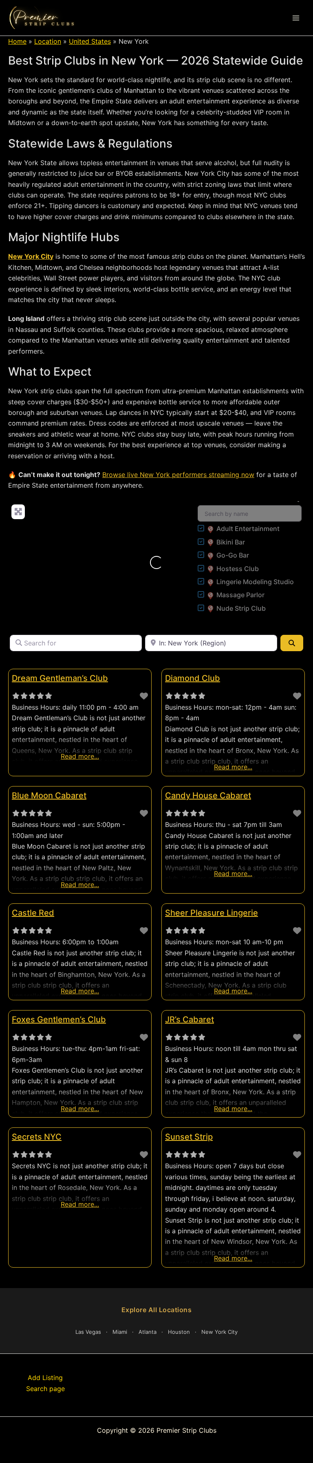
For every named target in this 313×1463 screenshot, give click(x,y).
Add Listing (45, 1377)
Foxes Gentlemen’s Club (59, 1019)
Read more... (80, 756)
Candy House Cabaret (208, 795)
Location (47, 41)
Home (17, 41)
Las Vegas (88, 1332)
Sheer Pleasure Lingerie (211, 913)
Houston (179, 1332)
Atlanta (147, 1332)
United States (90, 41)
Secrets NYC (37, 1137)
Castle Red (33, 913)
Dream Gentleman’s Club (60, 678)
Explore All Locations (156, 1310)
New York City (30, 256)
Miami (119, 1332)
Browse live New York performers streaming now (178, 474)
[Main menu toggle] (296, 18)
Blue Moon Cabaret (49, 795)
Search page (45, 1389)
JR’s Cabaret (189, 1019)
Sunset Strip (189, 1137)
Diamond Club (192, 678)
